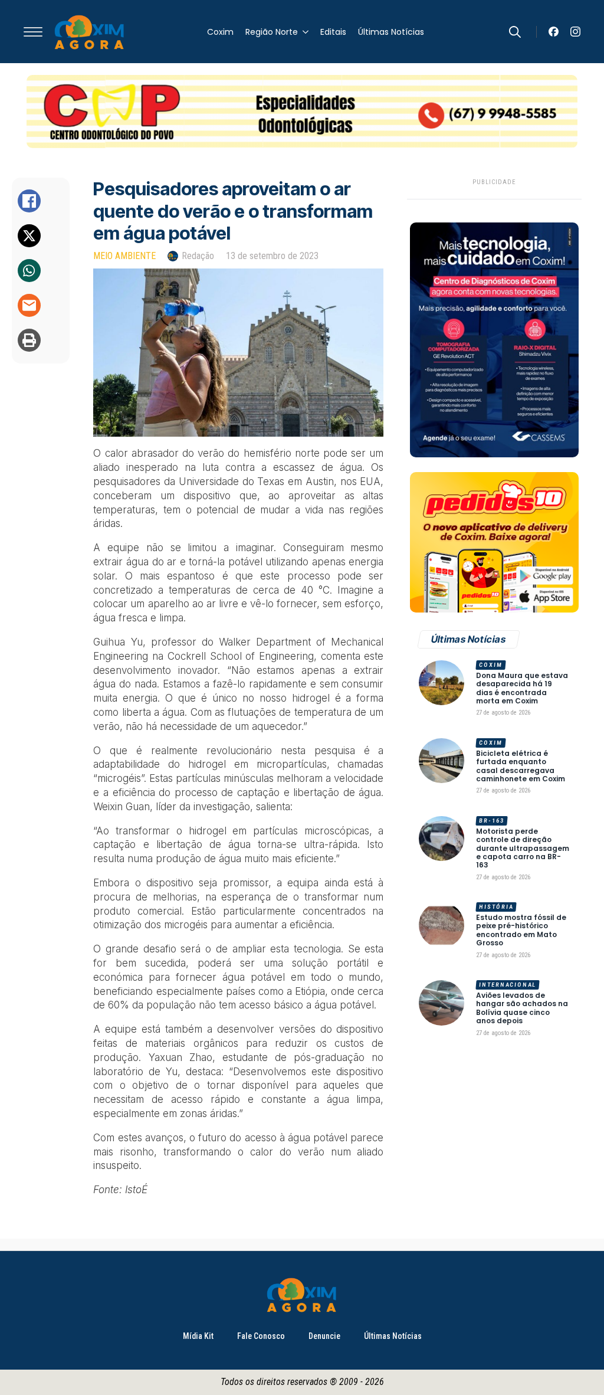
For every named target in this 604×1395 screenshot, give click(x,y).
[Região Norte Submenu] (303, 32)
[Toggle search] (514, 31)
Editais (333, 32)
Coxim (220, 32)
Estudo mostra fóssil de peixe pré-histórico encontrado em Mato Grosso (521, 930)
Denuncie (324, 1336)
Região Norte (271, 32)
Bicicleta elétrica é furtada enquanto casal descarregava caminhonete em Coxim (520, 766)
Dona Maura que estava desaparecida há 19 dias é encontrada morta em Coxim (522, 689)
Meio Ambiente (124, 255)
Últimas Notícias (391, 32)
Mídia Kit (198, 1336)
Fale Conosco (261, 1336)
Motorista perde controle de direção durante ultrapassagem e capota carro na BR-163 (522, 848)
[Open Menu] (33, 31)
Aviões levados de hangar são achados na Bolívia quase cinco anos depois (522, 1008)
